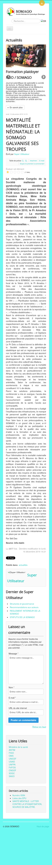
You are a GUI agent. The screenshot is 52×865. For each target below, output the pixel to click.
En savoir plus (16, 107)
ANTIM (12, 749)
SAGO (12, 776)
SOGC (12, 773)
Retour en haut (39, 726)
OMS (11, 755)
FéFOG (12, 767)
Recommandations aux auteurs (24, 607)
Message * (13, 653)
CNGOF (12, 770)
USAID (12, 761)
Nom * (11, 687)
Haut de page (43, 826)
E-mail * (12, 697)
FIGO (11, 752)
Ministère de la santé (18, 747)
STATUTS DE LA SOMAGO (22, 617)
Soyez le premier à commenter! (32, 163)
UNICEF (12, 758)
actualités (23, 564)
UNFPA (12, 764)
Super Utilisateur (21, 154)
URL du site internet (18, 708)
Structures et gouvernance (22, 603)
